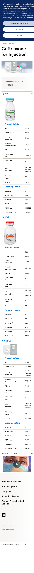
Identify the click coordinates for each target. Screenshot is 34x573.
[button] (17, 464)
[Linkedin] (4, 515)
